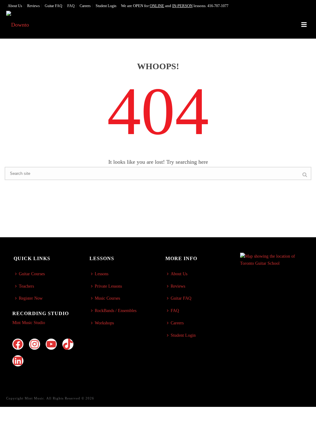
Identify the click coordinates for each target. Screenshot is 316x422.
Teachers (26, 286)
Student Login (183, 335)
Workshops (104, 323)
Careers (177, 323)
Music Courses (107, 298)
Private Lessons (108, 286)
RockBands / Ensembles (115, 310)
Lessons (101, 274)
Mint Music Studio (28, 322)
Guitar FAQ (181, 298)
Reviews (178, 286)
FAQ (175, 310)
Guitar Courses (32, 274)
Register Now (31, 298)
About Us (179, 274)
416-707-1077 (217, 6)
